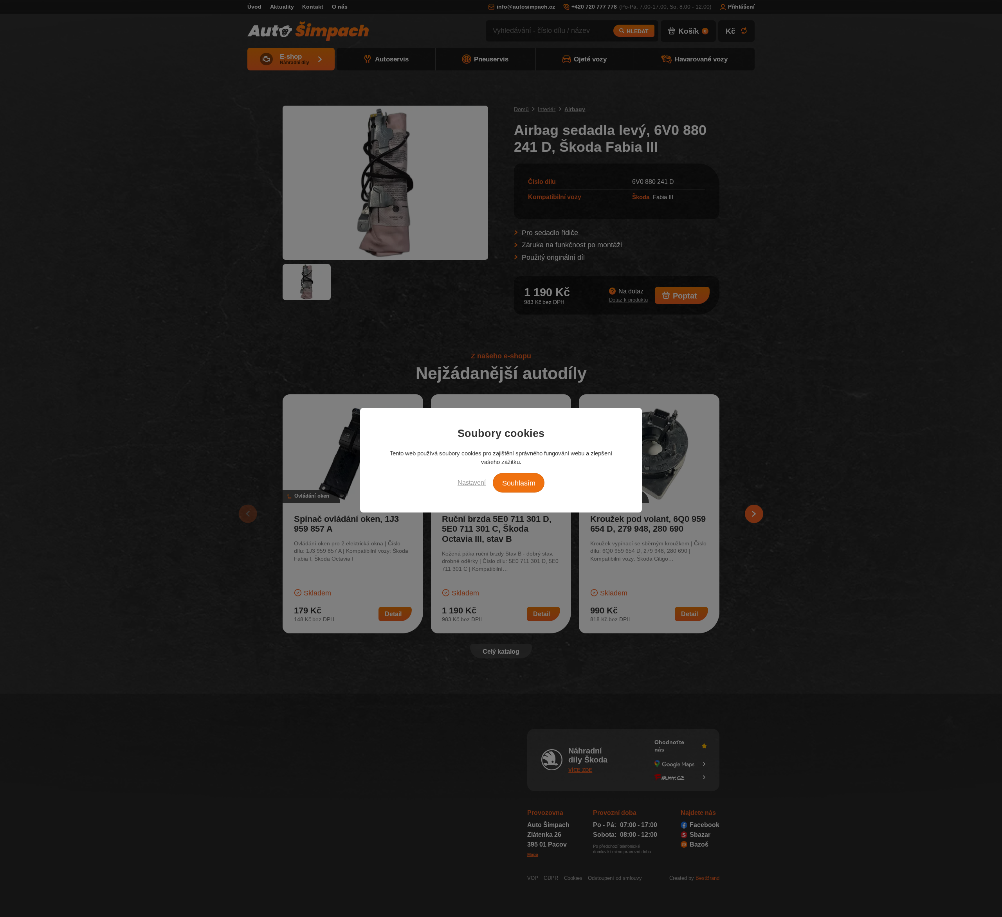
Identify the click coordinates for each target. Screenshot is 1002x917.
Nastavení (472, 482)
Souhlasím (518, 483)
